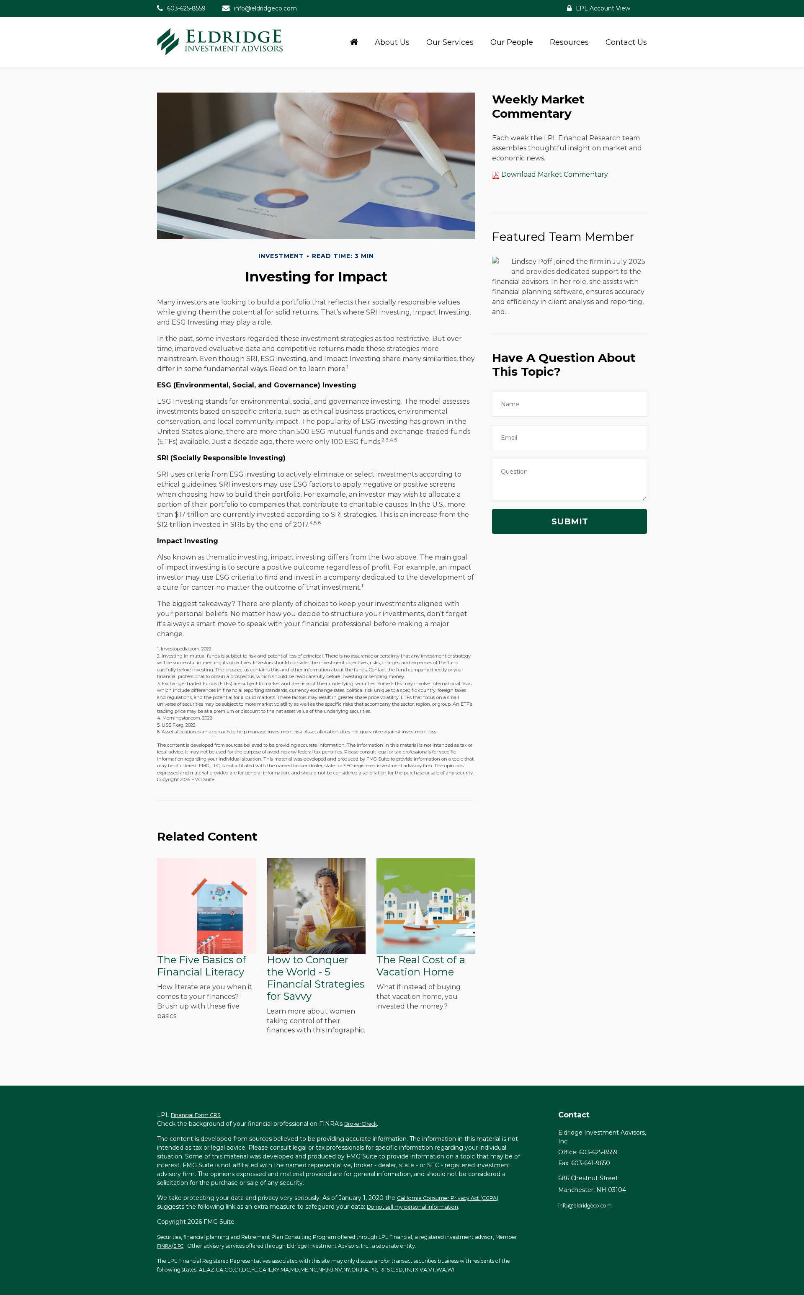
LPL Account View (603, 8)
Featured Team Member (563, 237)
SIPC (178, 1246)
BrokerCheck (360, 1124)
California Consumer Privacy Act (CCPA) (447, 1198)
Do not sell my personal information (412, 1207)
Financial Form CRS (196, 1115)
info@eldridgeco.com (265, 8)
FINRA (164, 1246)
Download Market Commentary (554, 174)
